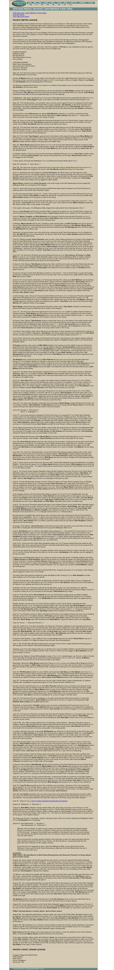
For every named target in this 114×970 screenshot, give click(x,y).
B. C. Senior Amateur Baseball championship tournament (47, 801)
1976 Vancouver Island (21, 16)
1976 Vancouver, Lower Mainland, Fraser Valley (30, 13)
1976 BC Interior (19, 15)
